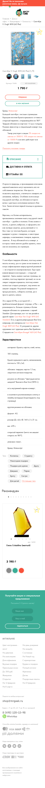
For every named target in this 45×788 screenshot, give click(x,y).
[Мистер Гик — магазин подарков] (22, 13)
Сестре (24, 476)
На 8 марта (7, 686)
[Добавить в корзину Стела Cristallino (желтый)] (21, 570)
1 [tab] (12, 539)
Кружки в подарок (30, 664)
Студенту (28, 456)
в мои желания (22, 103)
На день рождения (30, 645)
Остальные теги (29, 481)
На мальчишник (9, 656)
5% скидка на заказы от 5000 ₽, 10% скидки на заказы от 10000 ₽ (25, 136)
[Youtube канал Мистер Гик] (14, 746)
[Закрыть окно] (40, 3)
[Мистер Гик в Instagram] (19, 746)
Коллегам (14, 456)
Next (42, 76)
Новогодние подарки (19, 461)
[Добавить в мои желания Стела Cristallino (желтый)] (15, 570)
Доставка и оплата (21, 166)
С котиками (27, 652)
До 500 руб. (7, 671)
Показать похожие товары (13, 148)
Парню (27, 471)
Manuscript (12, 110)
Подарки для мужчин (19, 466)
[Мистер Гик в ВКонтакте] (4, 746)
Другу (36, 466)
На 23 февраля (28, 683)
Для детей (14, 481)
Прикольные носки (10, 667)
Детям (25, 675)
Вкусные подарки (9, 664)
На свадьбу (27, 649)
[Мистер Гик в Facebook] (9, 746)
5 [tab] (27, 539)
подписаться (22, 626)
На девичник (7, 652)
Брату (12, 476)
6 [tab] (31, 539)
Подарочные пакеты (31, 679)
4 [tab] (23, 539)
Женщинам (7, 675)
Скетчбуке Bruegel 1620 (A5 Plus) (27, 332)
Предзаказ (22, 97)
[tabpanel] (22, 522)
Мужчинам (26, 671)
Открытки (6, 679)
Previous (3, 76)
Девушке (14, 471)
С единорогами (28, 660)
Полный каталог (29, 667)
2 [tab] (16, 539)
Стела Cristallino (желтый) (18, 545)
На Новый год (28, 656)
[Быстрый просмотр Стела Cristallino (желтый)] (8, 570)
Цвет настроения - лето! (10, 647)
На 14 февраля (8, 683)
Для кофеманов (9, 660)
